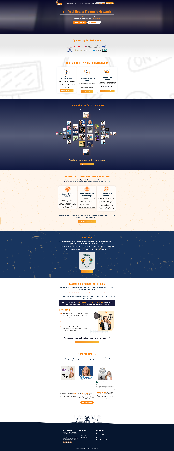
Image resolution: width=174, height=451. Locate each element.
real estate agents (106, 86)
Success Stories (83, 439)
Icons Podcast (83, 435)
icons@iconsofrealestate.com (103, 439)
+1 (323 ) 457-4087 (101, 437)
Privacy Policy (83, 446)
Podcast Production (84, 437)
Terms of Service (90, 446)
